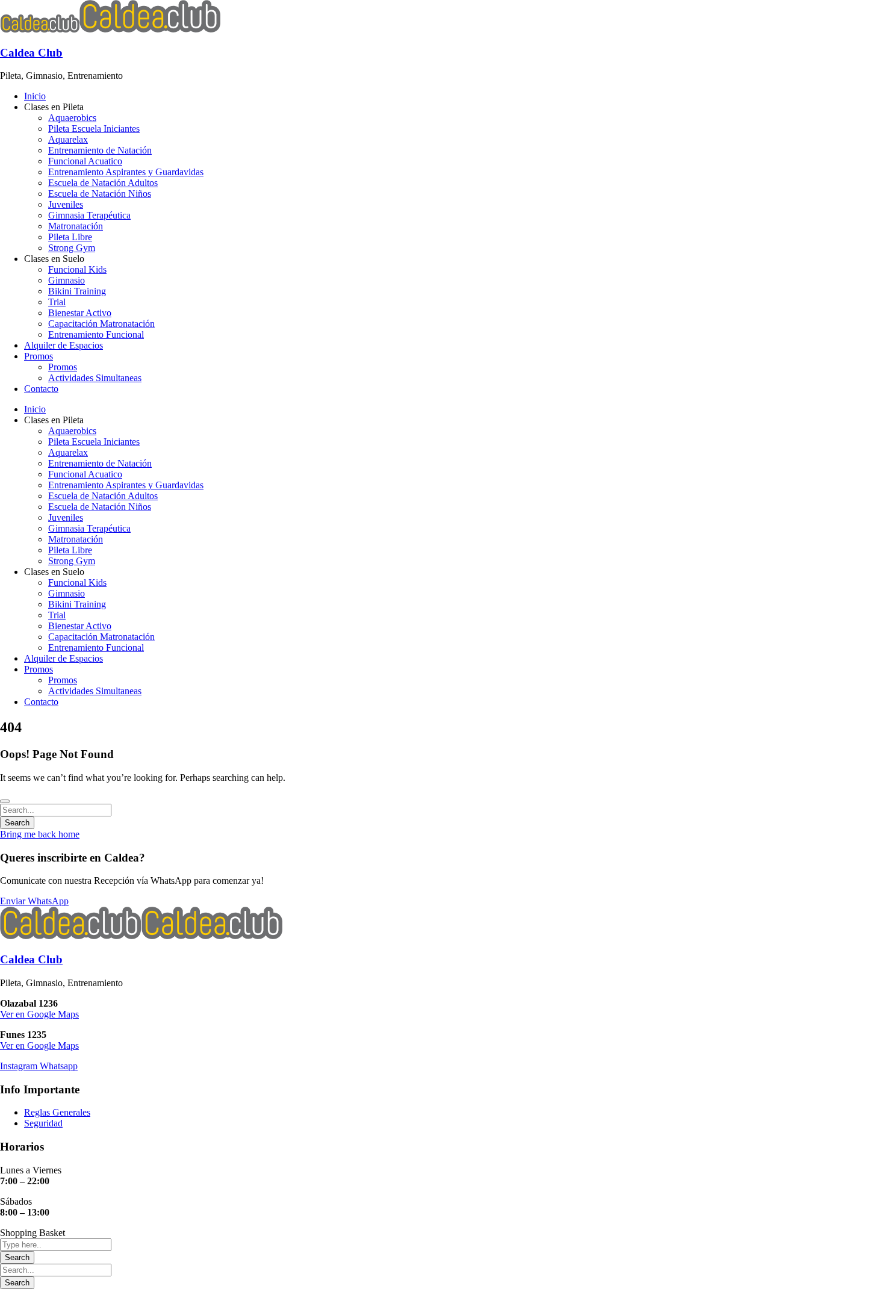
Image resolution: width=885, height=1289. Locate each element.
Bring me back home (39, 834)
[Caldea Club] (39, 29)
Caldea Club (31, 52)
